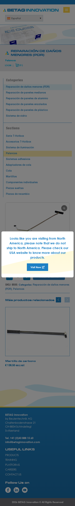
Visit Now (36, 267)
